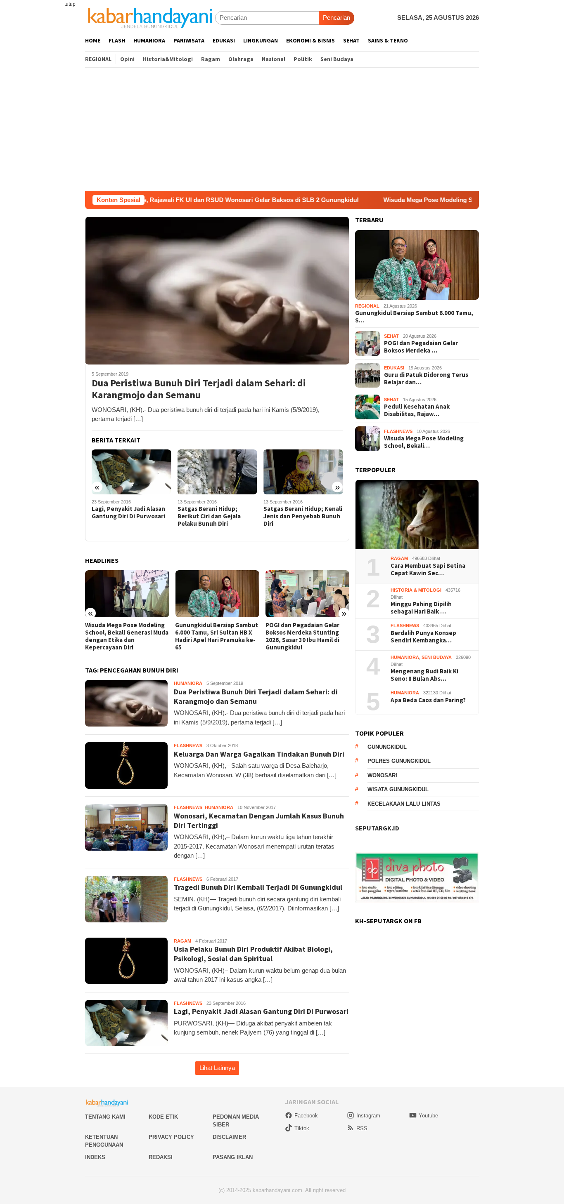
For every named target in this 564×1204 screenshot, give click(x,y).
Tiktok (301, 1128)
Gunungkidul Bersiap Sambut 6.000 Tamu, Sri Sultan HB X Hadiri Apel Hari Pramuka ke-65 (216, 636)
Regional (367, 305)
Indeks (95, 1157)
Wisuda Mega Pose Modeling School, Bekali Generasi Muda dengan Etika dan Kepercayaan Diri (126, 636)
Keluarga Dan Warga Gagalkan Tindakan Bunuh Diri (259, 754)
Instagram (368, 1115)
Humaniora (188, 683)
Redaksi (161, 1157)
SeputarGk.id (377, 828)
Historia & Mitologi (416, 590)
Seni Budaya (437, 657)
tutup (70, 4)
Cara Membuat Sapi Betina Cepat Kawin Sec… (428, 569)
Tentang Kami (105, 1117)
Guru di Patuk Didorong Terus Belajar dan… (426, 378)
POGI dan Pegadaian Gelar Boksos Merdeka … (421, 346)
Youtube (428, 1115)
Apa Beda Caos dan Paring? (428, 700)
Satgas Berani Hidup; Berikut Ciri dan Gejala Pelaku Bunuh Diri (209, 516)
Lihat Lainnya (217, 1067)
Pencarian (336, 17)
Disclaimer (229, 1137)
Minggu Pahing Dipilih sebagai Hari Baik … (421, 607)
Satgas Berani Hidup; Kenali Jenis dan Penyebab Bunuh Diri (302, 516)
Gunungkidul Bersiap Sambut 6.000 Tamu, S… (414, 316)
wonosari (382, 775)
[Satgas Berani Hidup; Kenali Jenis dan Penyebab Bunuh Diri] (303, 471)
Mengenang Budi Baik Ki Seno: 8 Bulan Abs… (424, 675)
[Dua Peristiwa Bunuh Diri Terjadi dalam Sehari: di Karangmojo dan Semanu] (217, 290)
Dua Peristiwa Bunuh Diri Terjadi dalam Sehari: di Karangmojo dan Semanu (199, 389)
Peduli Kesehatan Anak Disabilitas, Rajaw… (417, 410)
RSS (361, 1128)
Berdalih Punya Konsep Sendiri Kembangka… (423, 636)
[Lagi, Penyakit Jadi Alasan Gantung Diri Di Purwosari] (131, 471)
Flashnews (188, 745)
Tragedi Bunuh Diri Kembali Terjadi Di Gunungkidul (258, 887)
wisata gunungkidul (398, 789)
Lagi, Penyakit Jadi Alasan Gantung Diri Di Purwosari (128, 512)
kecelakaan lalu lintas (404, 804)
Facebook (306, 1115)
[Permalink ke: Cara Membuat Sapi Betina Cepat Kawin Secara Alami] (417, 515)
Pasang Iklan (233, 1157)
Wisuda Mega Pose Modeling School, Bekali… (424, 442)
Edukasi (394, 367)
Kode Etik (163, 1117)
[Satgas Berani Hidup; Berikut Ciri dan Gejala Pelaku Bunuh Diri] (217, 471)
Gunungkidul (387, 747)
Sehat (391, 336)
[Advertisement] (282, 129)
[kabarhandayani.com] (150, 17)
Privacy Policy (171, 1137)
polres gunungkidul (399, 761)
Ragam (182, 940)
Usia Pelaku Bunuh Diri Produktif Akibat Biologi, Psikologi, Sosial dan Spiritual (253, 953)
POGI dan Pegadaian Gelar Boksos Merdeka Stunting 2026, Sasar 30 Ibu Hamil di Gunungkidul (302, 636)
